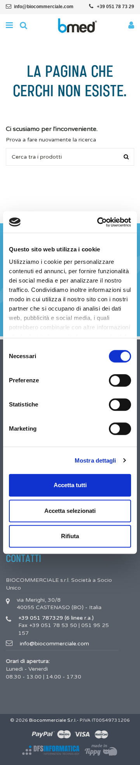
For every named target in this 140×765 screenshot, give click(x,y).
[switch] (120, 380)
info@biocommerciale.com (44, 6)
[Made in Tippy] (101, 750)
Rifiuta (70, 536)
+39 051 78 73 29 (115, 6)
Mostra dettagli (95, 460)
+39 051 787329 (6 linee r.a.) (56, 618)
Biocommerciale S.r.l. (53, 720)
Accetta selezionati (70, 510)
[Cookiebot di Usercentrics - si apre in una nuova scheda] (98, 222)
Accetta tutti (70, 485)
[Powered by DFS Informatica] (50, 750)
